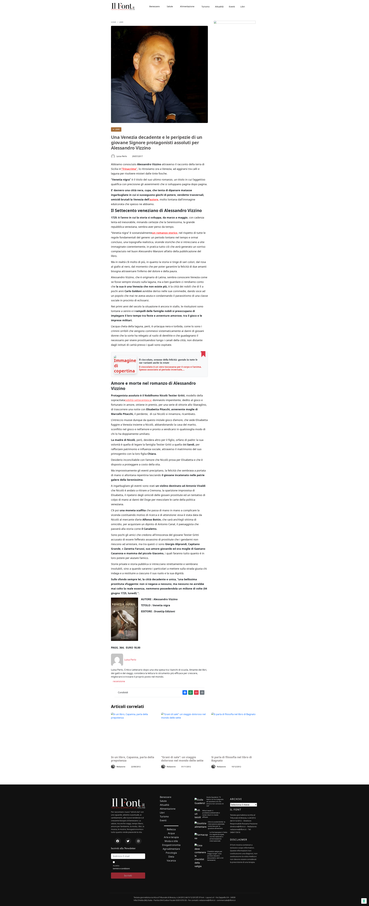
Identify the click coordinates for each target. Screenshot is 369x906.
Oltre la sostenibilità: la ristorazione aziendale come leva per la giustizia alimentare (216, 825)
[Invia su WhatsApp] (190, 692)
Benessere (154, 6)
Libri (242, 6)
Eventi (232, 6)
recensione (118, 681)
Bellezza (171, 829)
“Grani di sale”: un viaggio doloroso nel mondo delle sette (182, 759)
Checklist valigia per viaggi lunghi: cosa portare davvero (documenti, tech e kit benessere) (215, 855)
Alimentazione (187, 6)
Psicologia (171, 853)
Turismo (206, 6)
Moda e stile (171, 841)
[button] (125, 364)
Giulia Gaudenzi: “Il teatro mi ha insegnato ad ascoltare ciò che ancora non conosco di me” (215, 801)
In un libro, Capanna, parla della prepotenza (132, 759)
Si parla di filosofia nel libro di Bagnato (231, 759)
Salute (170, 6)
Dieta (171, 857)
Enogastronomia (171, 845)
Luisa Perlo (121, 156)
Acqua (171, 833)
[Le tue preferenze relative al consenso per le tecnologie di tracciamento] (364, 901)
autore (153, 199)
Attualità (219, 6)
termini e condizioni (121, 868)
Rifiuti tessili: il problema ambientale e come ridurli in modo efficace (211, 813)
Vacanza (171, 861)
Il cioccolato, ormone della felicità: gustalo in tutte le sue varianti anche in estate (168, 361)
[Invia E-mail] (196, 692)
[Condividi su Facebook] (184, 692)
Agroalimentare (171, 849)
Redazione (120, 766)
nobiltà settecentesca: (138, 400)
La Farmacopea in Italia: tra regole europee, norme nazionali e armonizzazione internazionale (218, 836)
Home (113, 22)
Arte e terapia (171, 837)
